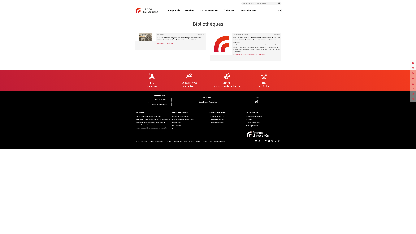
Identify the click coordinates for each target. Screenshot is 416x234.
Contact (169, 141)
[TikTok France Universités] (275, 141)
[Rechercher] (279, 3)
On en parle (160, 35)
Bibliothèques (161, 43)
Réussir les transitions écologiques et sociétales (151, 128)
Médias (198, 141)
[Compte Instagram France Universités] (272, 141)
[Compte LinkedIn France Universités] (269, 141)
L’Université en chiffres (216, 123)
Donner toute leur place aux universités (148, 116)
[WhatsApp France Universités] (278, 141)
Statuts (204, 141)
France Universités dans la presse (183, 119)
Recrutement (178, 141)
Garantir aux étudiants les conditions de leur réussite (153, 119)
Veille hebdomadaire (159, 104)
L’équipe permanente (253, 123)
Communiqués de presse (240, 35)
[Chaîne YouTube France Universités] (265, 141)
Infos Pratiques (189, 141)
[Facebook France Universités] (256, 141)
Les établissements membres (255, 116)
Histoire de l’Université (216, 116)
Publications (176, 129)
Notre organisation (252, 126)
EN (279, 10)
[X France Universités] (259, 141)
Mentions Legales (219, 141)
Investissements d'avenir (250, 54)
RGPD (210, 141)
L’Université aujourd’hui (216, 119)
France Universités (143, 141)
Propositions (176, 126)
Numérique (170, 43)
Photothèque (176, 123)
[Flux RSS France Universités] (256, 102)
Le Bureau (249, 119)
